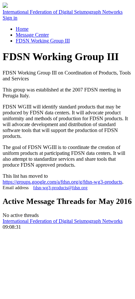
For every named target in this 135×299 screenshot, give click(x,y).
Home (22, 29)
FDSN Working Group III (43, 40)
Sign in (10, 18)
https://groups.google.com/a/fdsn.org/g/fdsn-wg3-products (62, 182)
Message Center (32, 35)
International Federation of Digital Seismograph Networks (63, 221)
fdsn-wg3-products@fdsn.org (60, 187)
